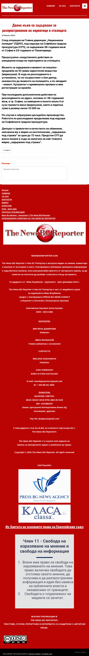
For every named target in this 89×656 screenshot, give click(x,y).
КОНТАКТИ (75, 6)
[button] (44, 233)
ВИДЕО (5, 203)
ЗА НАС (62, 6)
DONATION (7, 206)
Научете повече (35, 654)
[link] (17, 7)
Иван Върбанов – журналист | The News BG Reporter (26, 215)
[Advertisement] (78, 57)
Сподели (7, 150)
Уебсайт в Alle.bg (80, 652)
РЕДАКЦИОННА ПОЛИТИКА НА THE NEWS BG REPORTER (28, 218)
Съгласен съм (47, 654)
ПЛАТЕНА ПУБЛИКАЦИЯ (13, 212)
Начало (5, 190)
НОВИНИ (51, 6)
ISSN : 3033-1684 (9, 209)
